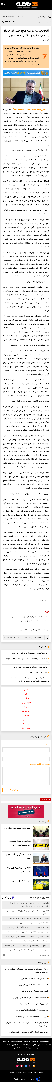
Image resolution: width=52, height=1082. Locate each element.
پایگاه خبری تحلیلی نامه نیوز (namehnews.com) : (30, 109)
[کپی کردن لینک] (47, 637)
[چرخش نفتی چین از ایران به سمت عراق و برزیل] (41, 871)
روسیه (46, 629)
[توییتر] (9, 22)
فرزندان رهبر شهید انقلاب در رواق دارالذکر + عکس (30, 1003)
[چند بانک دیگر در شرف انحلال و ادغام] (41, 858)
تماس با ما (31, 1054)
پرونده (36, 1048)
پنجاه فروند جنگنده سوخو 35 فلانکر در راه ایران (31, 621)
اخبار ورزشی (26, 702)
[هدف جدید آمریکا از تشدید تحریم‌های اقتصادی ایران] (41, 844)
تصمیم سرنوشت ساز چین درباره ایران (34, 978)
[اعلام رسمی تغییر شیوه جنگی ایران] (41, 831)
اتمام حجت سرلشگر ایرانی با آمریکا (35, 991)
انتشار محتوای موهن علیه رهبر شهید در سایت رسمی (29, 616)
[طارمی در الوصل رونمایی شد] (41, 884)
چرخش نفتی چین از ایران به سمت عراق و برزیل (30, 997)
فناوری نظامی (35, 629)
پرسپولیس (26, 715)
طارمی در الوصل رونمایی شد (20, 881)
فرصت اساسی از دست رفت (37, 672)
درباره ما (21, 1054)
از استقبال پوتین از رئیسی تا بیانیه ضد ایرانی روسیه (29, 653)
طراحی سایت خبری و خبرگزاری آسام (23, 1079)
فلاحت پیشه (22, 629)
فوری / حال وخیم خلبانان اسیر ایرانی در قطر (32, 1016)
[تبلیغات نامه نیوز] (26, 73)
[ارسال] (13, 22)
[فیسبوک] (7, 22)
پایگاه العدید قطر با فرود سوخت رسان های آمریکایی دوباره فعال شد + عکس (26, 971)
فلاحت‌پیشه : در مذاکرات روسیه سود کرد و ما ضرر (30, 667)
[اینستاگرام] (30, 1066)
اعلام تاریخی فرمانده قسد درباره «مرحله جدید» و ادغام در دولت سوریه (27, 1024)
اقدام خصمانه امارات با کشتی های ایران (33, 984)
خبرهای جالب (26, 1044)
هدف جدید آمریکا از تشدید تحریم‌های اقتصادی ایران (28, 1032)
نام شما (47, 745)
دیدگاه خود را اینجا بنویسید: (40, 764)
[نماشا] (21, 1065)
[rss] (34, 1066)
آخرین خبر (26, 711)
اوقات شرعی (18, 1048)
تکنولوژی (15, 1044)
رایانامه (47, 754)
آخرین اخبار (26, 728)
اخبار (26, 689)
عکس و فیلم (37, 1044)
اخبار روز (26, 698)
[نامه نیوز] (27, 4)
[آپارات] (17, 1066)
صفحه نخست (45, 1041)
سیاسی (34, 1041)
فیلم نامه (6, 1044)
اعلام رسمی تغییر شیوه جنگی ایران (17, 828)
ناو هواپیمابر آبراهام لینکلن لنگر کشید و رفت (32, 1010)
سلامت (47, 1044)
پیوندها (29, 1048)
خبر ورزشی (26, 707)
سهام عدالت (26, 724)
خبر (26, 694)
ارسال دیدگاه (13, 789)
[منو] (2, 4)
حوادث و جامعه (16, 1041)
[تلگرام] (6, 22)
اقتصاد (26, 1041)
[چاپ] (11, 22)
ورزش (5, 1041)
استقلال (26, 719)
